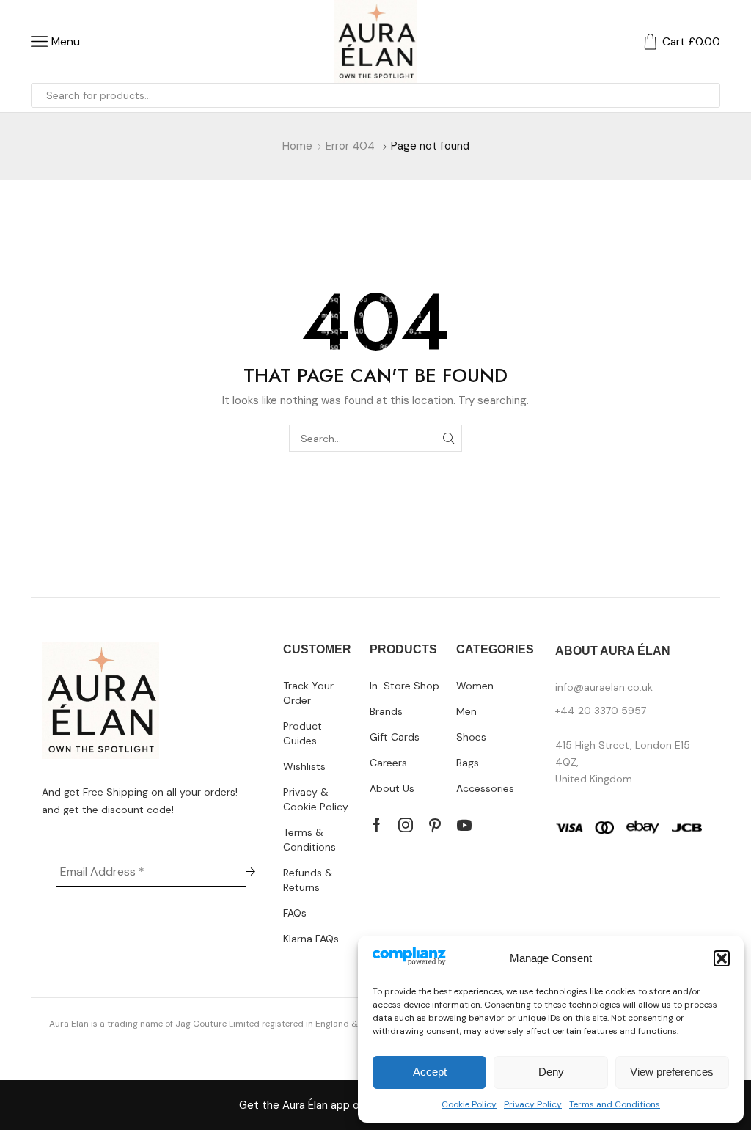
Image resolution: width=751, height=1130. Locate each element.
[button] (721, 958)
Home (297, 146)
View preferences (672, 1071)
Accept (430, 1071)
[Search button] (707, 95)
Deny (551, 1071)
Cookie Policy (469, 1104)
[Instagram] (405, 825)
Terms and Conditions (614, 1104)
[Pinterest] (435, 825)
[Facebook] (377, 825)
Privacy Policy (533, 1104)
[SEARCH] (448, 438)
